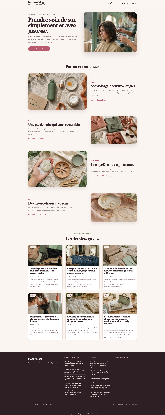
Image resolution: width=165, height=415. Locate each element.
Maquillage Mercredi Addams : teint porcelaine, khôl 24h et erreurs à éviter (74, 363)
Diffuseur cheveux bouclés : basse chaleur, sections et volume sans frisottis (73, 385)
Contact (98, 414)
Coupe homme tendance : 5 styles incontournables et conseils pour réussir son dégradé (99, 364)
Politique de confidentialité (85, 414)
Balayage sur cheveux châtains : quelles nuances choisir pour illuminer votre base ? (100, 387)
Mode (117, 3)
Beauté (109, 3)
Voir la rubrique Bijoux (36, 215)
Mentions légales (69, 414)
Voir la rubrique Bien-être (100, 176)
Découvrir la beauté (39, 48)
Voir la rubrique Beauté (99, 100)
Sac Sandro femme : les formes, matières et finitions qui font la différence (74, 378)
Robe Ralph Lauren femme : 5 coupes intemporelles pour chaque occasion (74, 392)
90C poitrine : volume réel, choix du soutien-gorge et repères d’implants (100, 372)
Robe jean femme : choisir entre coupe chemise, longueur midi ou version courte (75, 371)
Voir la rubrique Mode (36, 139)
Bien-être (125, 3)
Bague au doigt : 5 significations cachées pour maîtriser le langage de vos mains (100, 380)
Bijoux (134, 3)
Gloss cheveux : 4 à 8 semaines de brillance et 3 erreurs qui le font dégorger (100, 394)
